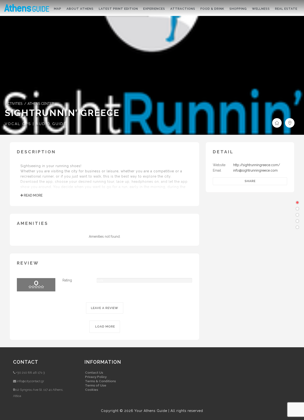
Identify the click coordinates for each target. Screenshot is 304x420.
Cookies (91, 389)
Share (250, 181)
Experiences (154, 8)
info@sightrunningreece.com (255, 170)
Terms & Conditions (100, 381)
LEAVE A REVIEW (104, 308)
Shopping (238, 8)
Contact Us (94, 372)
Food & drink (212, 8)
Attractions (182, 8)
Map (57, 8)
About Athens (80, 8)
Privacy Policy (96, 377)
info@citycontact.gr (30, 381)
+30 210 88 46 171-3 (30, 372)
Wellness (261, 8)
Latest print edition (118, 8)
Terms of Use (95, 385)
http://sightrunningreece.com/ (256, 165)
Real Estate (286, 8)
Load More (104, 326)
